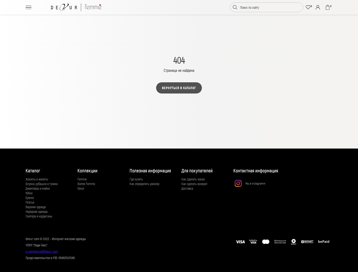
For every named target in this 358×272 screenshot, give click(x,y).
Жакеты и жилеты (37, 179)
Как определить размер (144, 184)
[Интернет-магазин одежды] (76, 7)
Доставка (187, 188)
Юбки (29, 193)
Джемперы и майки (38, 188)
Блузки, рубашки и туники (42, 184)
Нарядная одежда (36, 211)
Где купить (136, 179)
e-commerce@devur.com (42, 251)
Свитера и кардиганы (39, 216)
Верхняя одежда (36, 207)
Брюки (30, 198)
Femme (82, 179)
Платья (30, 202)
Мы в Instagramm (255, 183)
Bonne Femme (86, 184)
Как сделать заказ (193, 179)
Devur (81, 188)
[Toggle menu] (28, 7)
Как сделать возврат (194, 184)
